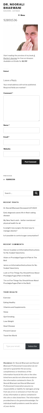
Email (6, 137)
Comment (8, 93)
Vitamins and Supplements (14, 307)
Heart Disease (9, 326)
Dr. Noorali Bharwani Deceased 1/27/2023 (20, 208)
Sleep (5, 312)
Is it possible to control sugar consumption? (21, 236)
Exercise (6, 298)
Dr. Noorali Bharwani (14, 6)
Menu (23, 15)
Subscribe (32, 346)
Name (6, 125)
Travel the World (10, 336)
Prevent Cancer (9, 331)
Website (6, 149)
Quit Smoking (8, 317)
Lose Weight (8, 321)
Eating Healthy (9, 302)
